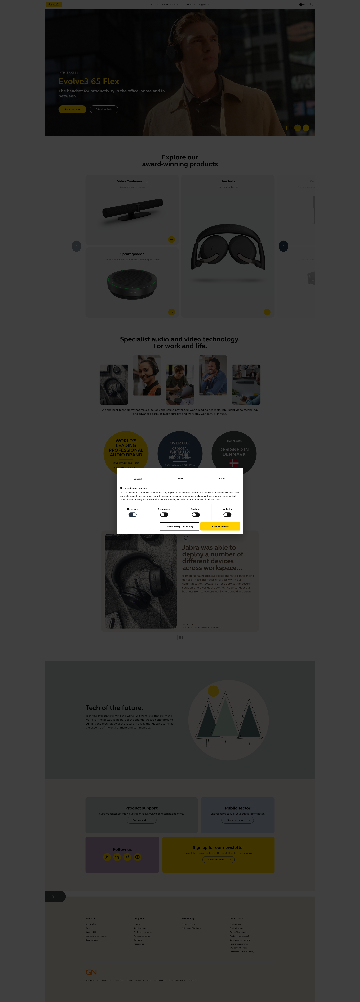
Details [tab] (180, 478)
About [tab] (222, 478)
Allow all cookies (220, 526)
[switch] (164, 514)
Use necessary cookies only (179, 526)
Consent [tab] (138, 479)
